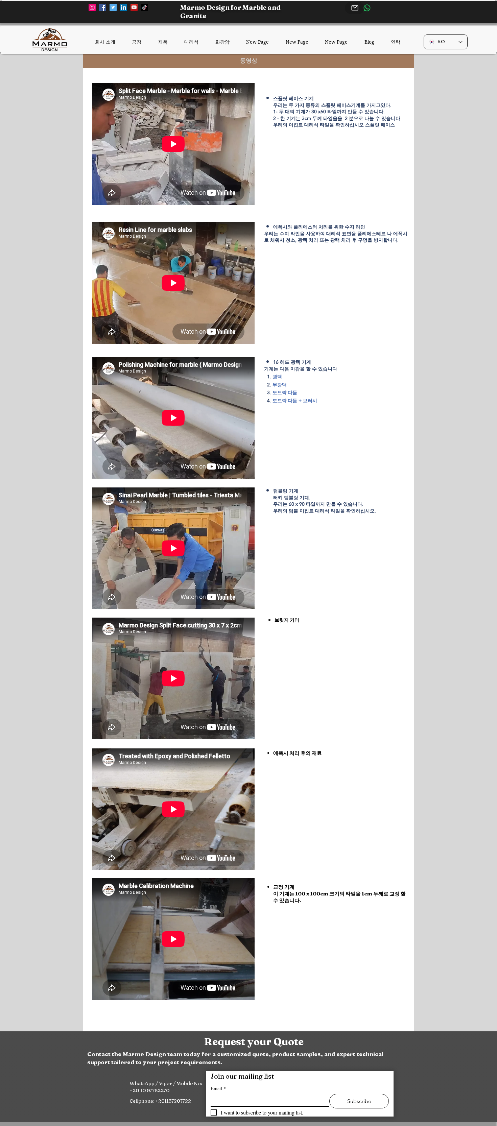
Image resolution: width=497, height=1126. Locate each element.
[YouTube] (134, 7)
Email (218, 1088)
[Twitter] (113, 7)
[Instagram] (92, 7)
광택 (277, 376)
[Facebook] (102, 7)
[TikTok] (144, 7)
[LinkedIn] (123, 7)
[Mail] (354, 8)
